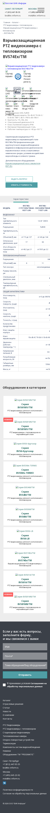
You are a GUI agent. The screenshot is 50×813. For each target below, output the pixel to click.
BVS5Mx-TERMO (25, 471)
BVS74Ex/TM (25, 559)
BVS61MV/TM (25, 406)
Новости (7, 711)
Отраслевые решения (13, 704)
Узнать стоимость (21, 185)
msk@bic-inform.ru (36, 15)
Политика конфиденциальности (18, 789)
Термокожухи (9, 743)
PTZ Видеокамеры (11, 725)
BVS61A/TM (25, 581)
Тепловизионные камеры (15, 736)
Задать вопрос (19, 179)
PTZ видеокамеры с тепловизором (19, 728)
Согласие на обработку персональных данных (25, 793)
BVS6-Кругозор (25, 449)
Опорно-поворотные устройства (18, 740)
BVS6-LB (25, 537)
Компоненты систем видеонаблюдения (21, 747)
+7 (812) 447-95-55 (12, 12)
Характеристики (20, 199)
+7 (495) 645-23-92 (36, 12)
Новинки (7, 751)
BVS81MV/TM (25, 428)
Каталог (7, 700)
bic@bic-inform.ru (13, 15)
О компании (8, 715)
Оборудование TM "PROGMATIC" (18, 754)
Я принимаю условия (27, 685)
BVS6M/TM (25, 515)
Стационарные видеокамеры (16, 732)
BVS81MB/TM (25, 602)
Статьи (6, 707)
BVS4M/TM (25, 493)
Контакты (7, 718)
